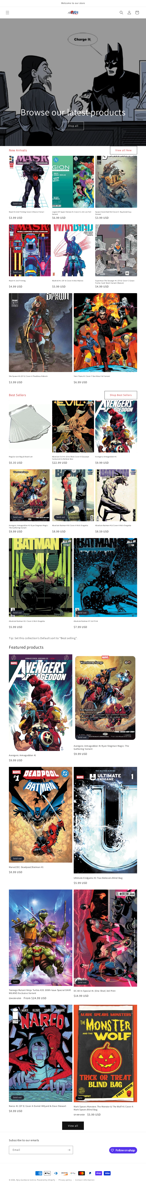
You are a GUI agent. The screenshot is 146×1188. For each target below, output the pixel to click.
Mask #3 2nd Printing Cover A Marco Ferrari (26, 212)
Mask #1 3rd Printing (17, 280)
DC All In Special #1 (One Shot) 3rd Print (95, 990)
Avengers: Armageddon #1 (106, 456)
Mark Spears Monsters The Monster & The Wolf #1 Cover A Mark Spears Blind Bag (103, 1108)
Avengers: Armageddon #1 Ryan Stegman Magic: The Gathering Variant (28, 526)
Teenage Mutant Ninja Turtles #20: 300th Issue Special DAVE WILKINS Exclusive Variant (40, 992)
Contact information (84, 1180)
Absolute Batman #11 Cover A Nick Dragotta (27, 621)
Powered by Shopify (46, 1180)
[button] (7, 12)
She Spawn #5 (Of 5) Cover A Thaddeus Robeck (28, 376)
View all (73, 1125)
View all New (123, 150)
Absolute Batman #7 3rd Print (86, 621)
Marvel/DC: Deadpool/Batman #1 (26, 867)
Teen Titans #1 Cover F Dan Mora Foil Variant (92, 376)
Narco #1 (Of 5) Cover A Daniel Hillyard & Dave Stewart (37, 1106)
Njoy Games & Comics (26, 1180)
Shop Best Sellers (121, 395)
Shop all (73, 126)
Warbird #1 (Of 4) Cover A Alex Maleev (68, 280)
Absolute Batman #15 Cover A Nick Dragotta (113, 525)
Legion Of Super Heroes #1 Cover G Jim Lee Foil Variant (71, 213)
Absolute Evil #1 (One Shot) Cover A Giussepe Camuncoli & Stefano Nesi (70, 457)
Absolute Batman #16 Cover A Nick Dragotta (70, 525)
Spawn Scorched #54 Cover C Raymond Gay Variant (113, 213)
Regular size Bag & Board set (21, 456)
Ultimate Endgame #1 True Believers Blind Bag (98, 878)
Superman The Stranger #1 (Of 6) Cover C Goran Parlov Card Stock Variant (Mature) (114, 281)
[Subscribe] (69, 1150)
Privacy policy (65, 1180)
